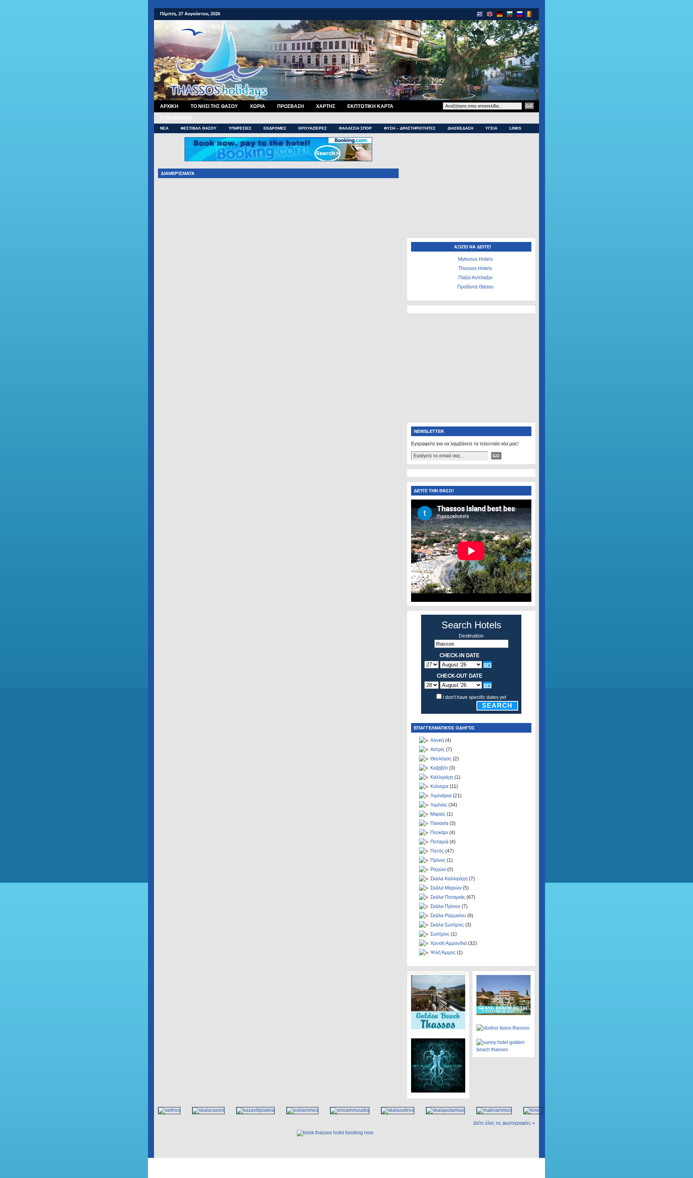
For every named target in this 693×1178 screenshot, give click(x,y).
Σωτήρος (440, 934)
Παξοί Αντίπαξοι (475, 277)
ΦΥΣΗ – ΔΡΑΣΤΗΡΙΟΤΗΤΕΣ (410, 128)
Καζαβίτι (439, 768)
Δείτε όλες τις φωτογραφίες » (504, 1123)
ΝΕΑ (164, 128)
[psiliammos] (298, 1110)
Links (515, 128)
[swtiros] (165, 1110)
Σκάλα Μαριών (446, 888)
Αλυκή (437, 740)
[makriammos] (489, 1110)
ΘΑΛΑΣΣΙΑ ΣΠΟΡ (355, 128)
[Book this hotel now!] (278, 149)
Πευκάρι (439, 832)
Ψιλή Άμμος (443, 952)
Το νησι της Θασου (214, 106)
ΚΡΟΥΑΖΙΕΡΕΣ (312, 128)
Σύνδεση (374, 1172)
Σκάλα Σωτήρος (447, 925)
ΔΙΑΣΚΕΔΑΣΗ (460, 128)
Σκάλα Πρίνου (445, 906)
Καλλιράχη (441, 777)
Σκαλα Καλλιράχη (449, 878)
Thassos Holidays (344, 1172)
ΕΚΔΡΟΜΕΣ (274, 128)
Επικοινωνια (176, 118)
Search (497, 705)
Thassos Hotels (475, 268)
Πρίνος (438, 860)
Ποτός (437, 851)
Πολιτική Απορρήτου (361, 1164)
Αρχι (169, 106)
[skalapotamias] (441, 1110)
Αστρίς (437, 749)
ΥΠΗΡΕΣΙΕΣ (240, 128)
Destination (471, 636)
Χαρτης (325, 106)
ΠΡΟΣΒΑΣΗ (290, 106)
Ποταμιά (439, 842)
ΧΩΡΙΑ (257, 106)
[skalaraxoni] (204, 1110)
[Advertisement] (471, 187)
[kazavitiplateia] (251, 1110)
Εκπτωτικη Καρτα (370, 106)
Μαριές (438, 814)
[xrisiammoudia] (345, 1110)
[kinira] (528, 1110)
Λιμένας (438, 805)
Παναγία (439, 823)
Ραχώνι (438, 869)
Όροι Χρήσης (325, 1164)
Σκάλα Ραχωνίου (448, 915)
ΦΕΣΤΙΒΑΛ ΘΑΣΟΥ (198, 128)
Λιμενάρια (441, 795)
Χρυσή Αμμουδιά (448, 943)
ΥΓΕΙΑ (491, 128)
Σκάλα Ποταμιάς (447, 897)
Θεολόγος (441, 759)
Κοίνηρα (439, 786)
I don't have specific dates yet (474, 697)
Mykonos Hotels (475, 259)
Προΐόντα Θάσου (475, 287)
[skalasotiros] (393, 1110)
